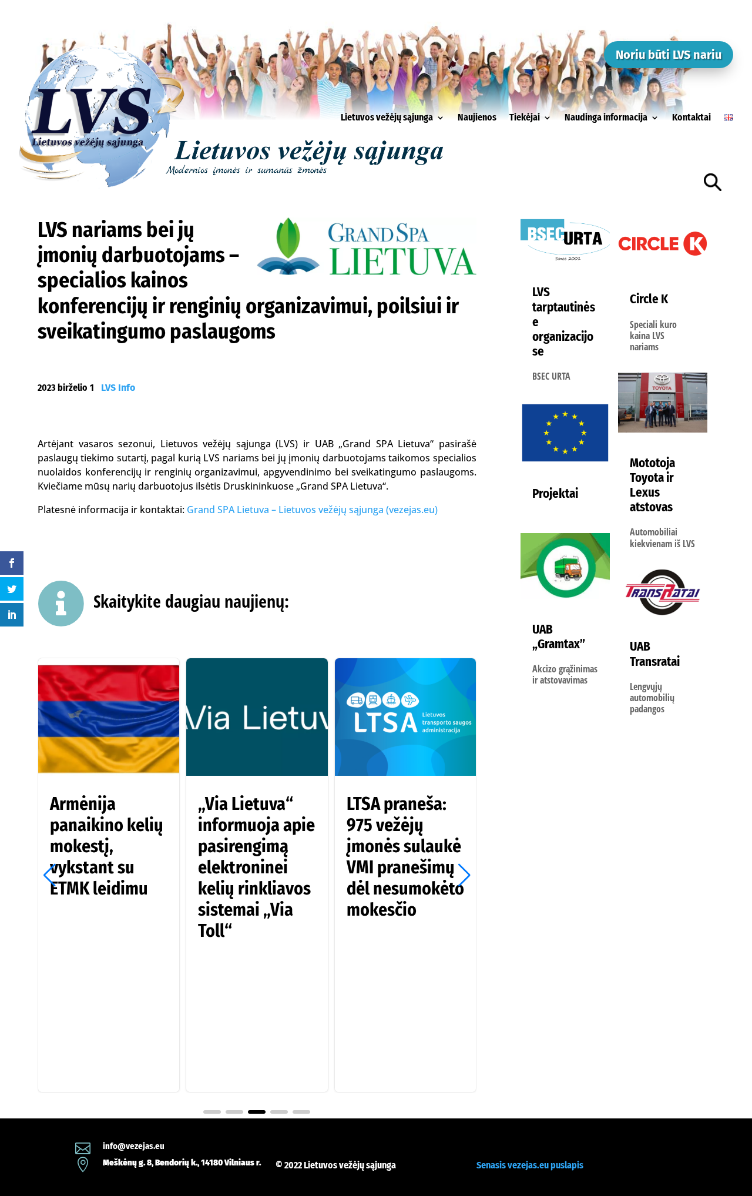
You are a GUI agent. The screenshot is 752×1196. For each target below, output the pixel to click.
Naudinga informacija (606, 117)
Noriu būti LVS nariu (668, 55)
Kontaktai (691, 117)
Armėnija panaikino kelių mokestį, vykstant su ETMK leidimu (108, 875)
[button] (464, 875)
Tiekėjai (524, 117)
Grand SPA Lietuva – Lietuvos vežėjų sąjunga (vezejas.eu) (312, 509)
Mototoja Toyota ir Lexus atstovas (652, 485)
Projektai (555, 493)
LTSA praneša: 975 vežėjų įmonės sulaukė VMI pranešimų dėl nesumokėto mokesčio (405, 875)
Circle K (649, 299)
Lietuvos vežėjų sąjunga (387, 117)
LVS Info (118, 387)
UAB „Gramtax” (558, 637)
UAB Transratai (655, 654)
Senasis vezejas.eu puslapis (529, 1165)
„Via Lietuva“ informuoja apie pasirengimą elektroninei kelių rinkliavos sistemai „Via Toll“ (256, 875)
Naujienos (477, 117)
